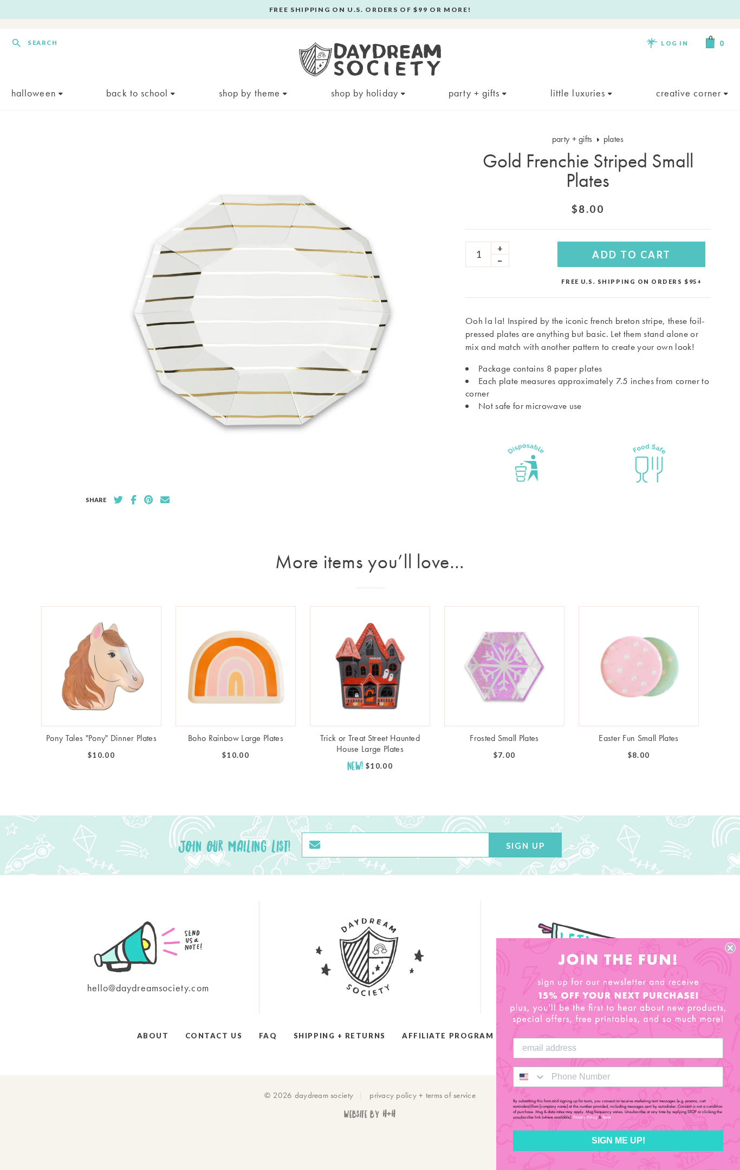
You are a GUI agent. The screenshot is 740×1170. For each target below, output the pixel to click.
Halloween (35, 93)
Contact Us (213, 1035)
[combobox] (530, 1077)
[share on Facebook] (134, 500)
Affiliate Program (448, 1035)
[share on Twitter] (118, 500)
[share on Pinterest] (148, 500)
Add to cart (631, 255)
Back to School (138, 93)
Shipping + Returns (340, 1035)
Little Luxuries (579, 93)
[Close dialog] (730, 947)
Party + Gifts (475, 93)
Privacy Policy (585, 1117)
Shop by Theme (251, 93)
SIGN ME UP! (618, 1140)
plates (613, 139)
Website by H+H (369, 1113)
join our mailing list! (234, 845)
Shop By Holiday (366, 93)
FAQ (268, 1035)
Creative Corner (690, 93)
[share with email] (165, 500)
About (153, 1035)
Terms (606, 1117)
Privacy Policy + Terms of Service (422, 1095)
